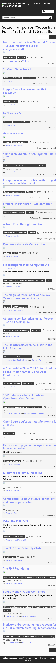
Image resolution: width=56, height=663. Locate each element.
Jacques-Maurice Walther (34, 413)
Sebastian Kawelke (29, 616)
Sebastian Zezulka (13, 196)
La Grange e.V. (12, 113)
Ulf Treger (26, 61)
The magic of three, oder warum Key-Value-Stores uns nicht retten (27, 296)
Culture (7, 253)
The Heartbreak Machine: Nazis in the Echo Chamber (27, 346)
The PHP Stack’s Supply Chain (22, 548)
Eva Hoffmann (22, 360)
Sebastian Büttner (13, 490)
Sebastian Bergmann (14, 105)
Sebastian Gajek (12, 513)
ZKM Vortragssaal (20, 142)
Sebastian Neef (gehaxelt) (16, 540)
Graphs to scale (13, 134)
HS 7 (15, 102)
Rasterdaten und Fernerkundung (16, 331)
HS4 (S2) (21, 58)
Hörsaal (32, 233)
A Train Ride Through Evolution (23, 224)
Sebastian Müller (12, 216)
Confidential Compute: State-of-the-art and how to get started (29, 500)
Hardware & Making (12, 384)
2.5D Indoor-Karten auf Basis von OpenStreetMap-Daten (24, 397)
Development (9, 557)
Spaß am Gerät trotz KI (17, 69)
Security (7, 102)
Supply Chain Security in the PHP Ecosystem (24, 91)
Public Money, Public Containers (24, 592)
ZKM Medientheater (36, 166)
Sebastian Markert (13, 236)
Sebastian (9, 81)
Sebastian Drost (13, 643)
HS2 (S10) (36, 331)
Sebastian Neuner (13, 172)
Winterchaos (9, 434)
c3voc (29, 661)
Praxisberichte (9, 58)
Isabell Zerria (27, 643)
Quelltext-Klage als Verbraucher (24, 244)
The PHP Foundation (16, 569)
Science (7, 142)
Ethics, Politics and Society (14, 192)
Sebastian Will (11, 125)
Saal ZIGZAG (28, 384)
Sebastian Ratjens (12, 337)
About (28, 658)
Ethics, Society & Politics (13, 357)
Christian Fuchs (37, 360)
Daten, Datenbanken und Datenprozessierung (21, 637)
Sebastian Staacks (13, 464)
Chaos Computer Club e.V (14, 658)
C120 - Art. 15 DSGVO (12, 78)
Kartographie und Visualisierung (16, 407)
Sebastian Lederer (13, 287)
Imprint (43, 658)
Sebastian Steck (12, 257)
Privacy (51, 658)
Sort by (43, 37)
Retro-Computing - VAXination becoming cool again (24, 281)
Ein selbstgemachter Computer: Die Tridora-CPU (26, 266)
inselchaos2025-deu (21, 122)
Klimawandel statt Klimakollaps (23, 473)
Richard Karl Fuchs (13, 413)
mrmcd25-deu (29, 78)
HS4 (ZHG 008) (48, 637)
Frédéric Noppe (12, 616)
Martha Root (11, 360)
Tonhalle (7, 122)
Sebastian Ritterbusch (14, 146)
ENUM (29, 213)
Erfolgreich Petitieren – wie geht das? (27, 204)
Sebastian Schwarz (13, 387)
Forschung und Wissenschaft (15, 233)
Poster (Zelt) (36, 407)
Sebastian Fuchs (13, 61)
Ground (28, 357)
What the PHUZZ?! (15, 521)
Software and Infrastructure (15, 166)
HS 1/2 (7, 610)
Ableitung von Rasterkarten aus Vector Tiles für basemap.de (28, 320)
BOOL (29, 192)
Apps (35, 658)
